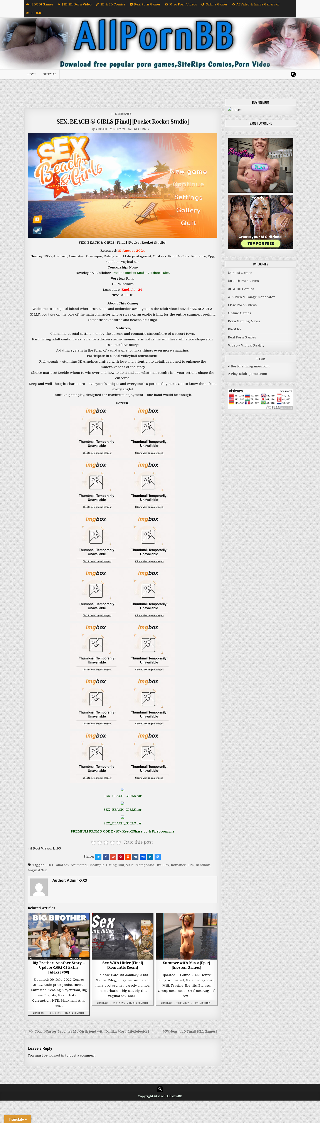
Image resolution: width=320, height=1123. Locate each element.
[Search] (293, 74)
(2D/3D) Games (41, 4)
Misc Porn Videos (183, 4)
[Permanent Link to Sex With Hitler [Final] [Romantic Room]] (122, 936)
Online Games (217, 4)
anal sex (62, 865)
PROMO (36, 13)
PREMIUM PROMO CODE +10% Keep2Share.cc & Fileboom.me (122, 831)
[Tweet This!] (98, 857)
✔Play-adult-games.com (247, 374)
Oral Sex (162, 865)
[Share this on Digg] (143, 857)
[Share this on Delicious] (158, 857)
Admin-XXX (101, 129)
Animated (79, 865)
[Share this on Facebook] (106, 857)
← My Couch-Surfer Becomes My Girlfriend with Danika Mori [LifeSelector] (86, 1031)
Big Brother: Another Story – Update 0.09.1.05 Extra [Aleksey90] (59, 968)
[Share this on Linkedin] (150, 857)
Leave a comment (141, 129)
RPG (190, 865)
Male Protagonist (140, 865)
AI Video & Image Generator (258, 4)
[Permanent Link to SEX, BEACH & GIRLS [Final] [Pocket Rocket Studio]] (122, 185)
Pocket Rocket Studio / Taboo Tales (141, 273)
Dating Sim (115, 865)
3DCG (50, 865)
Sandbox (203, 865)
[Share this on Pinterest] (121, 857)
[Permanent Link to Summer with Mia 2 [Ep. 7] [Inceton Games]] (186, 936)
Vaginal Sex (37, 870)
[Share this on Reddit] (128, 857)
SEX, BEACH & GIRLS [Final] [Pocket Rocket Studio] (122, 121)
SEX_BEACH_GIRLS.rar (123, 796)
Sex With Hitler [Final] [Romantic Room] (122, 966)
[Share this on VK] (135, 857)
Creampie (96, 865)
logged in (56, 1055)
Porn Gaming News (244, 321)
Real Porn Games (147, 4)
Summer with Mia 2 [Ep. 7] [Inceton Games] (186, 966)
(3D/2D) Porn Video (77, 4)
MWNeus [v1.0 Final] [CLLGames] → (192, 1031)
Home (31, 74)
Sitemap (49, 74)
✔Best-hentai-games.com (248, 366)
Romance (178, 865)
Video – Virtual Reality (246, 345)
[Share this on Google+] (113, 857)
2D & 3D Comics (112, 4)
